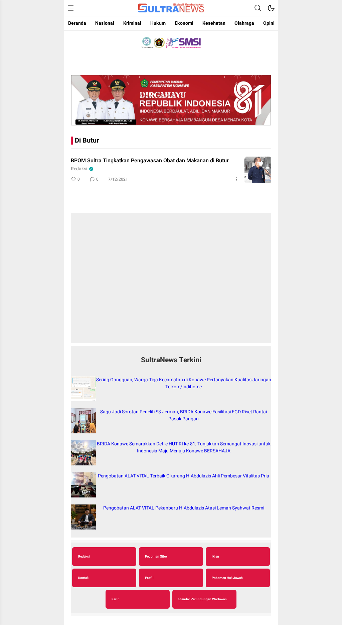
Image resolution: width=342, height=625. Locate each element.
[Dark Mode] (271, 8)
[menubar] (70, 8)
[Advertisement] (171, 281)
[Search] (258, 8)
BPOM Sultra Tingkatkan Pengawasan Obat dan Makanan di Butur (150, 161)
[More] (236, 179)
